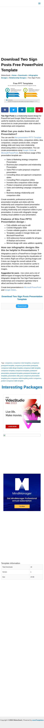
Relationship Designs (17, 78)
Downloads (22, 75)
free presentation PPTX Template (28, 137)
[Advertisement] (22, 31)
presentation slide (14, 376)
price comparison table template (17, 378)
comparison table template (31, 368)
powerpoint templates (30, 373)
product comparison (34, 378)
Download (22, 306)
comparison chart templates (22, 363)
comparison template (8, 370)
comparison (9, 363)
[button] (5, 109)
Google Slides (28, 150)
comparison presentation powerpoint (26, 365)
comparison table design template (12, 368)
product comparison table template (12, 381)
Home (14, 75)
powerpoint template (16, 373)
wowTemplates (38, 720)
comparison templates (22, 370)
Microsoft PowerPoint (9, 153)
